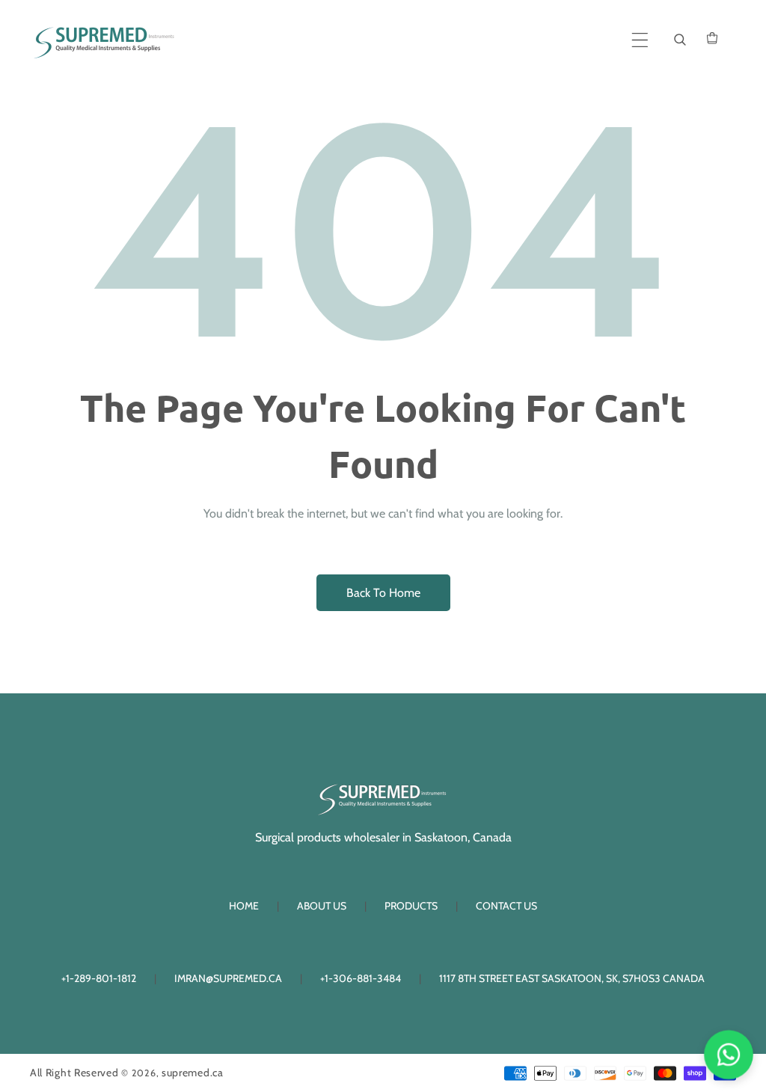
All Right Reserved (74, 1072)
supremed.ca (193, 1072)
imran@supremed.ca (228, 978)
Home (244, 905)
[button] (640, 40)
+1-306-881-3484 (360, 978)
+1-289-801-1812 (98, 978)
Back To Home (383, 593)
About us (321, 905)
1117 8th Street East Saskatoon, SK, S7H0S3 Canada (572, 978)
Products (411, 905)
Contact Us (506, 905)
